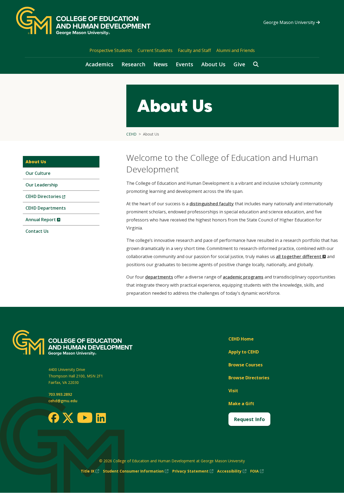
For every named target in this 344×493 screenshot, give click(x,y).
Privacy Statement (192, 471)
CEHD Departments (46, 208)
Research (133, 64)
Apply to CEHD (243, 352)
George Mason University (289, 22)
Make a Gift (241, 404)
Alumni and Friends (235, 50)
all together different (301, 256)
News (160, 64)
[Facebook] (53, 417)
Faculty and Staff (194, 50)
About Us (213, 64)
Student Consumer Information (136, 471)
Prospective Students (110, 50)
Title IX (90, 471)
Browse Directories (248, 378)
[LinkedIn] (100, 417)
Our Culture (38, 173)
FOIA (257, 471)
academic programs (243, 277)
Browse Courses (245, 365)
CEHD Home (241, 339)
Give (239, 64)
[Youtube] (85, 418)
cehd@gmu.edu (62, 400)
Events (184, 64)
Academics (99, 64)
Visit (233, 391)
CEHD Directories (54, 197)
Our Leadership (42, 185)
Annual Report (52, 220)
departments (159, 277)
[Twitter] (68, 418)
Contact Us (37, 231)
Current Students (155, 50)
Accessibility (231, 471)
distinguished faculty (211, 204)
